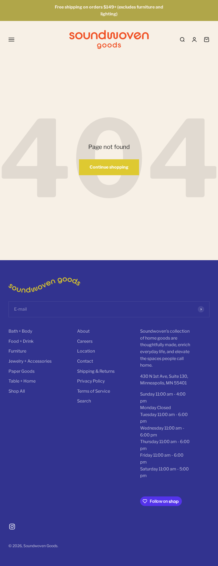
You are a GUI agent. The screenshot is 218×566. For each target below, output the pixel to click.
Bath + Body (20, 331)
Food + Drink (21, 341)
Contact (85, 361)
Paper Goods (22, 371)
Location (86, 351)
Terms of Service (93, 391)
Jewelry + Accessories (30, 361)
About (83, 331)
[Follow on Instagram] (12, 526)
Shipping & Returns (96, 371)
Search (84, 401)
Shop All (17, 391)
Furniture (17, 351)
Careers (85, 341)
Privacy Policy (91, 381)
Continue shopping (109, 167)
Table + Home (22, 381)
